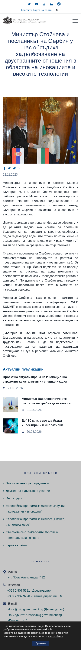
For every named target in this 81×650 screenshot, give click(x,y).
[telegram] (14, 168)
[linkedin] (51, 4)
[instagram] (44, 4)
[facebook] (22, 4)
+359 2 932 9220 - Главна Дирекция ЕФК (35, 596)
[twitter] (29, 4)
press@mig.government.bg (44, 615)
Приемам (41, 643)
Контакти (26, 9)
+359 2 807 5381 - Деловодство (29, 590)
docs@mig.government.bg (25, 609)
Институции (14, 498)
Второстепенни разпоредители (27, 483)
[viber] (59, 4)
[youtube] (36, 4)
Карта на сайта (42, 9)
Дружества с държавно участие (28, 490)
